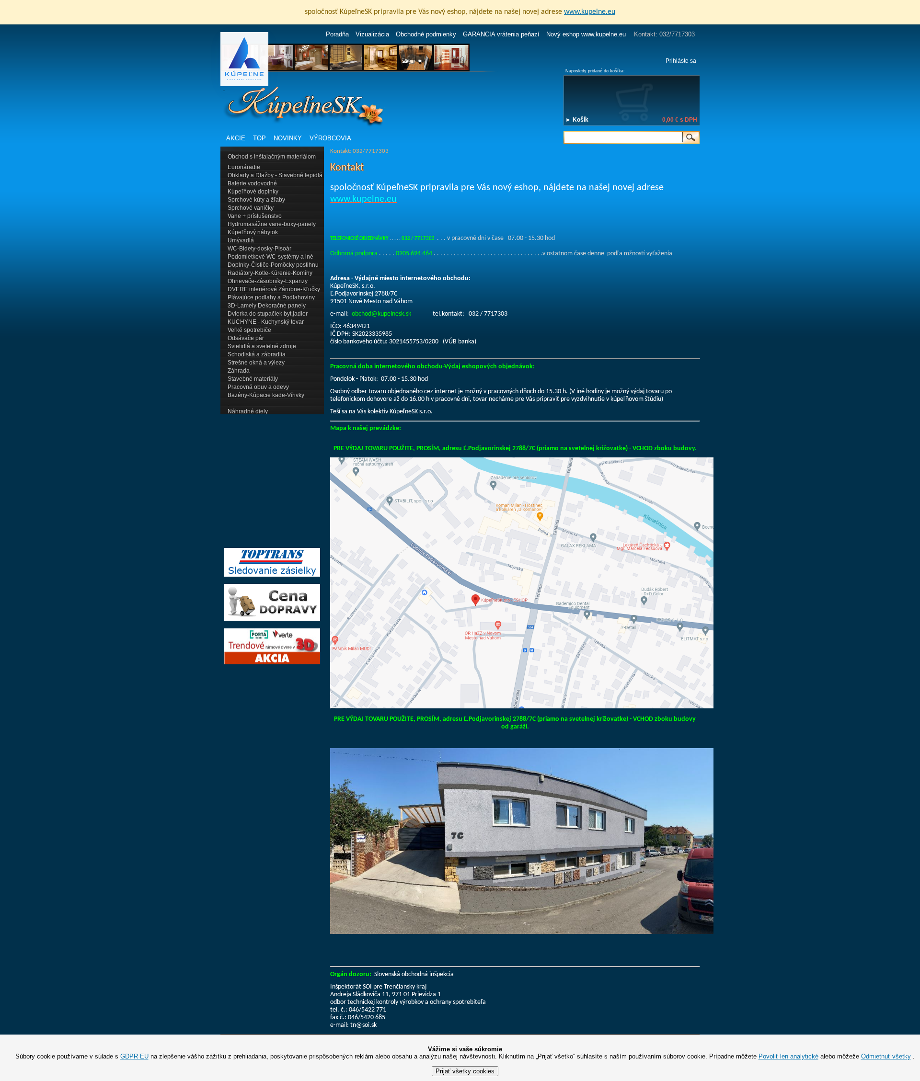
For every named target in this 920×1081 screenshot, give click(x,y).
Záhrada (239, 371)
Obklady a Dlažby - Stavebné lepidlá (275, 175)
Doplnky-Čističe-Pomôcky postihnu (273, 265)
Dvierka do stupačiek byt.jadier (268, 314)
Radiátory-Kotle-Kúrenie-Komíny (270, 273)
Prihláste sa (681, 61)
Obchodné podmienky (426, 34)
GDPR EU (134, 1056)
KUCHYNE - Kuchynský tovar (266, 322)
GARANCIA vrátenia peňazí (501, 34)
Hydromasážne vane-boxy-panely (272, 224)
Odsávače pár (246, 338)
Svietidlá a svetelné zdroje (262, 346)
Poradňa (337, 34)
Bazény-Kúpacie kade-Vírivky (266, 395)
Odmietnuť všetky (886, 1056)
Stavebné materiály (253, 379)
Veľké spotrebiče (249, 330)
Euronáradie (244, 167)
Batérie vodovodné (252, 183)
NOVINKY (288, 138)
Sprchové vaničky (251, 208)
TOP (259, 138)
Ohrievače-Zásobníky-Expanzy (268, 281)
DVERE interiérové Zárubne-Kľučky (274, 289)
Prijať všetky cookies (465, 1071)
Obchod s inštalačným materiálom (272, 156)
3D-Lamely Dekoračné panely (267, 305)
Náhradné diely (248, 411)
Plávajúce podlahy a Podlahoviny (271, 297)
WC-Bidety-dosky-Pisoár (259, 248)
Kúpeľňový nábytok (253, 232)
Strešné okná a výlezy (256, 362)
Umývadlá (241, 240)
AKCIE (235, 138)
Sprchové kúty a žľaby (256, 200)
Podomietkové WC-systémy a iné (270, 257)
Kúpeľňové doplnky (253, 191)
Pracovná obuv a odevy (258, 387)
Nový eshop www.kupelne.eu (586, 34)
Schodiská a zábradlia (257, 354)
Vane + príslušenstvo (255, 216)
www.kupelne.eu (589, 12)
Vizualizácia (372, 34)
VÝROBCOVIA (330, 138)
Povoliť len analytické (788, 1056)
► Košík (576, 120)
